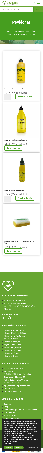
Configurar (7, 443)
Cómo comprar (10, 412)
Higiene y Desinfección (13, 345)
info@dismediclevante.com (15, 303)
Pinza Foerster (10, 388)
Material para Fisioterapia (14, 336)
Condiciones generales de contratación (20, 410)
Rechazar (19, 447)
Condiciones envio (11, 418)
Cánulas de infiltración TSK (15, 377)
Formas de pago (11, 415)
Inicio (8, 31)
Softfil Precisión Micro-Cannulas (17, 374)
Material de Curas (11, 353)
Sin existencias (13, 148)
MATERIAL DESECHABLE (20, 31)
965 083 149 (9, 300)
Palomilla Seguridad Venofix (16, 380)
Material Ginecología (12, 350)
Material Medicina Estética (15, 333)
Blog (6, 407)
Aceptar (8, 447)
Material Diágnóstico (12, 347)
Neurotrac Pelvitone (12, 391)
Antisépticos (22, 34)
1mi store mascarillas (12, 383)
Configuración (31, 447)
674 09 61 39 (20, 300)
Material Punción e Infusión (15, 330)
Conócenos (8, 404)
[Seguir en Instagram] (9, 317)
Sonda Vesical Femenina (14, 368)
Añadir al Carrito (25, 97)
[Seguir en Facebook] (3, 317)
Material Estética (11, 339)
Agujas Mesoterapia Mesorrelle (17, 386)
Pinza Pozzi (8, 371)
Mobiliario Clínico (11, 356)
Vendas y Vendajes (12, 342)
